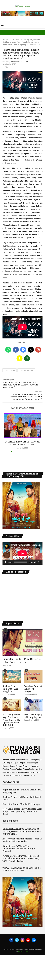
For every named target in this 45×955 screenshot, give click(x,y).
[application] (22, 553)
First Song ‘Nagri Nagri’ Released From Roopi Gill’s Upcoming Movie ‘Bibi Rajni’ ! (11, 720)
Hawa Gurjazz (9, 370)
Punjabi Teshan (23, 951)
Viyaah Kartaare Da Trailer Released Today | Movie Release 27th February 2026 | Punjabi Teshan (20, 858)
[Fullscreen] (39, 562)
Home (5, 40)
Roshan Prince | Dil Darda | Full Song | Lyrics (10, 689)
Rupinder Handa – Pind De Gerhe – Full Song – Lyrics (21, 661)
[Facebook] (11, 940)
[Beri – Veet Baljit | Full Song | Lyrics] (33, 705)
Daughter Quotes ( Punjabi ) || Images (33, 689)
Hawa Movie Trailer (26, 370)
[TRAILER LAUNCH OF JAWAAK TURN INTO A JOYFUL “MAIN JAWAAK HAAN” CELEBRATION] (22, 425)
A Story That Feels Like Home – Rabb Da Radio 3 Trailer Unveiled (22, 840)
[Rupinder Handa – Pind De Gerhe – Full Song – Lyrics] (22, 642)
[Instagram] (22, 940)
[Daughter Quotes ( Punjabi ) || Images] (33, 676)
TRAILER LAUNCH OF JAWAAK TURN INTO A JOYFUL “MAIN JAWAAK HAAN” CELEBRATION (22, 831)
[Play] (5, 562)
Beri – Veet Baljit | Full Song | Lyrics (33, 716)
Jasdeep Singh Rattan (19, 62)
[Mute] (35, 562)
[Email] (34, 940)
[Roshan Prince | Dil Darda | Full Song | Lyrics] (11, 676)
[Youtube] (28, 940)
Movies (16, 40)
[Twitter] (17, 940)
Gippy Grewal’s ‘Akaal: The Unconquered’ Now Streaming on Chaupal (19, 848)
